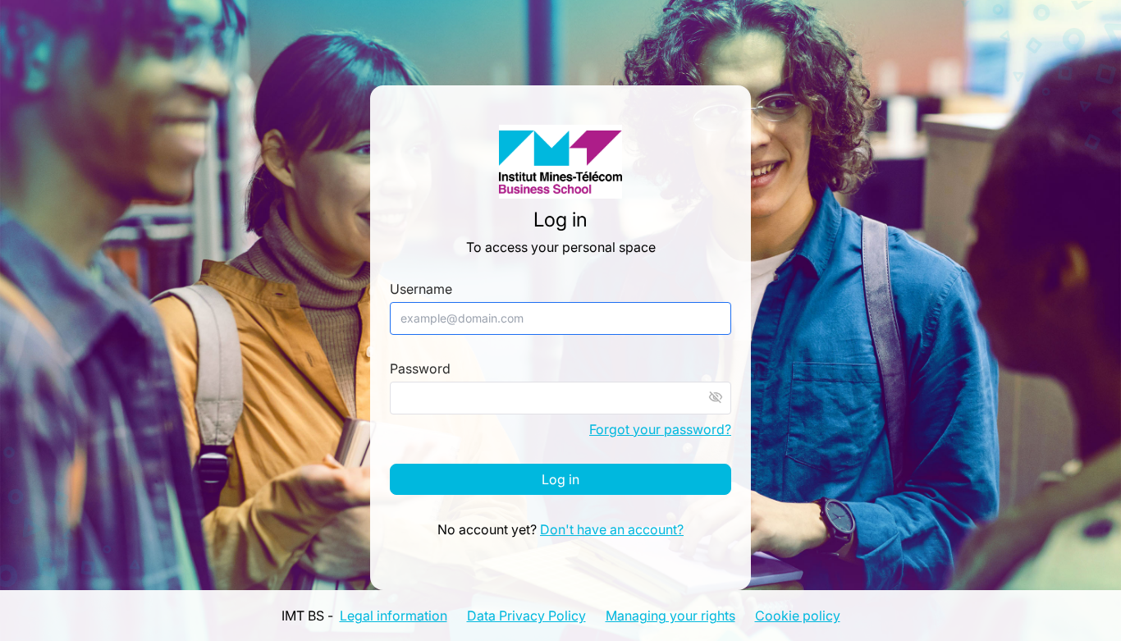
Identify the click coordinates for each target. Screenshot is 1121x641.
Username (421, 289)
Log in (560, 479)
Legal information (393, 615)
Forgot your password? (660, 429)
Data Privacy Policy (526, 615)
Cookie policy (797, 615)
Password (420, 369)
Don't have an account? (612, 529)
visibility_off (715, 397)
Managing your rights (670, 615)
